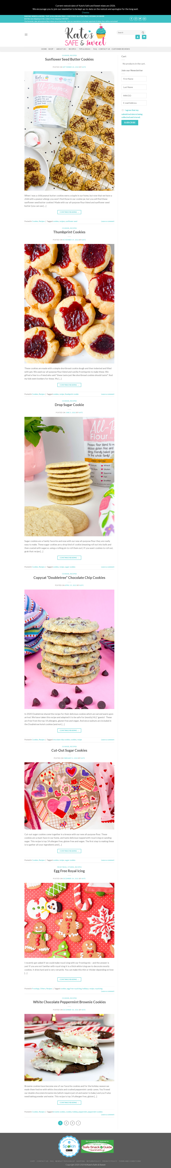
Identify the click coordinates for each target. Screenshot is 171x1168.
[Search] (143, 32)
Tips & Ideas (84, 49)
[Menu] (26, 35)
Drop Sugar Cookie (69, 405)
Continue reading (69, 212)
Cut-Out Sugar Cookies (69, 750)
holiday (75, 1112)
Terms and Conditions (130, 1161)
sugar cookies (70, 567)
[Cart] (144, 37)
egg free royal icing (74, 988)
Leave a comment (107, 221)
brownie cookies (59, 1112)
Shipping (80, 1161)
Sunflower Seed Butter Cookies (69, 59)
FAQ (95, 49)
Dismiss (85, 12)
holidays (85, 988)
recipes (62, 221)
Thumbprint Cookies (69, 232)
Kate (84, 67)
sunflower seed (71, 221)
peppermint (83, 1112)
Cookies (65, 55)
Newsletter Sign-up (65, 1161)
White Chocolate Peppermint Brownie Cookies (69, 1002)
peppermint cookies (95, 1112)
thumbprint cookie (72, 394)
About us (60, 49)
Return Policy (94, 1161)
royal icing (98, 988)
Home (44, 49)
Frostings (62, 867)
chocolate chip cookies (61, 740)
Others (70, 867)
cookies (56, 221)
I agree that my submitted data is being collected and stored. (131, 113)
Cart (32, 1161)
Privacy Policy (109, 1161)
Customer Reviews (121, 49)
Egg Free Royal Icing (69, 871)
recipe (61, 394)
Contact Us (104, 49)
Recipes (72, 49)
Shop (50, 49)
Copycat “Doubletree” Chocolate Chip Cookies (69, 578)
